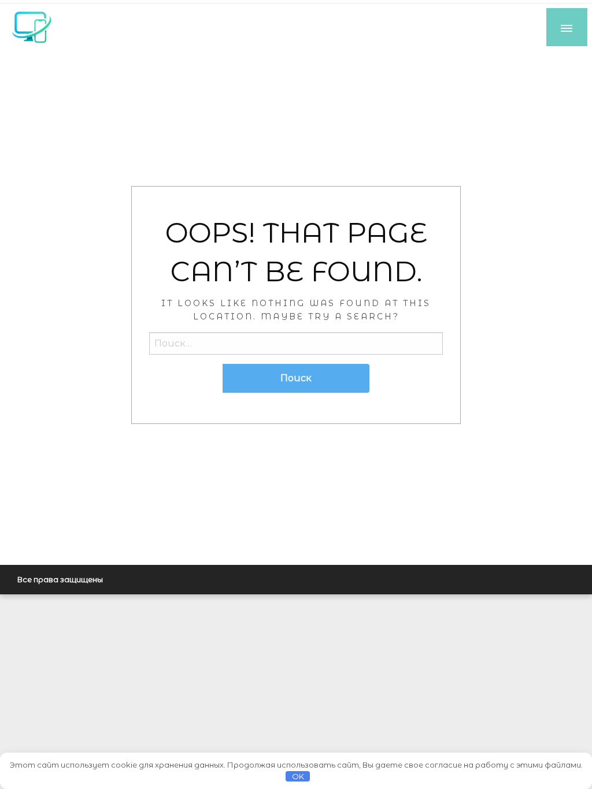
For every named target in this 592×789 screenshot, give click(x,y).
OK (298, 776)
